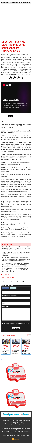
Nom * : (4, 290)
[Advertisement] (14, 23)
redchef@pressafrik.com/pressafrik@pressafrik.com (16, 435)
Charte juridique (9, 424)
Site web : (4, 301)
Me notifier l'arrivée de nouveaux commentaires (16, 323)
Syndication (17, 439)
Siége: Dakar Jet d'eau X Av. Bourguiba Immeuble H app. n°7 (16, 428)
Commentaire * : (6, 306)
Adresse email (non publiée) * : (10, 295)
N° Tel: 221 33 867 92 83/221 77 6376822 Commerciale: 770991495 (16, 432)
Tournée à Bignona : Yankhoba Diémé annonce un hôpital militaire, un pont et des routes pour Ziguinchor (16, 254)
